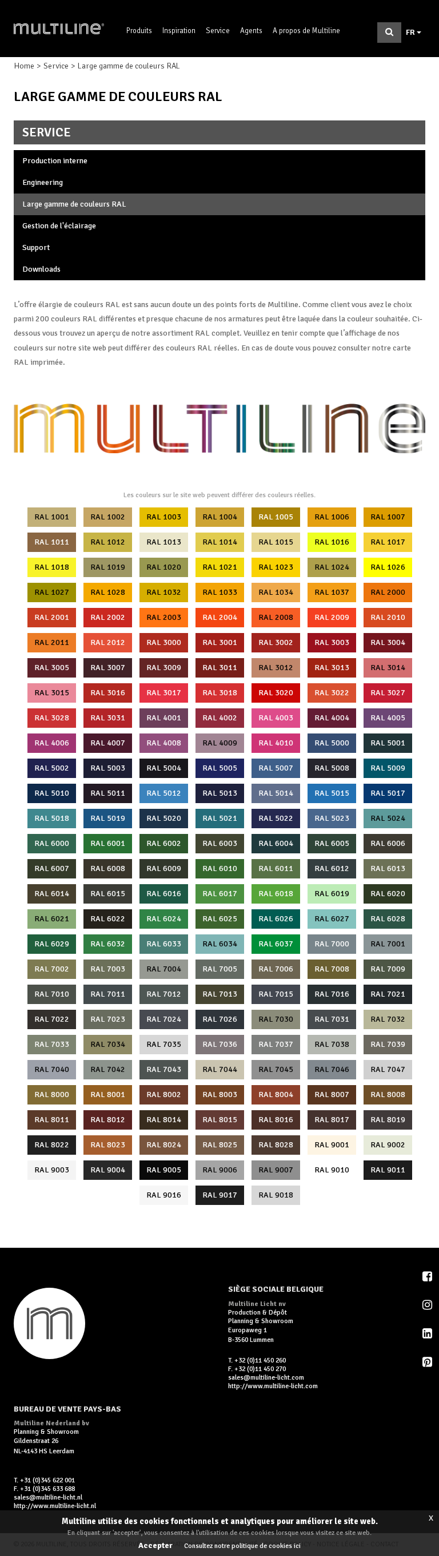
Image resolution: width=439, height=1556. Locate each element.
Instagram (428, 1305)
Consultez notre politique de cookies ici (242, 1546)
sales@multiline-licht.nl (48, 1497)
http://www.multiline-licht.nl (55, 1506)
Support (36, 247)
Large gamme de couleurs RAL (74, 204)
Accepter (155, 1545)
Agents (251, 30)
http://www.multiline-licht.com (273, 1386)
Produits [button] (139, 30)
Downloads (41, 269)
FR (411, 32)
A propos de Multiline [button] (306, 30)
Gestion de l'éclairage (59, 226)
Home (24, 66)
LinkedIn (428, 1333)
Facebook (428, 1276)
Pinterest (428, 1362)
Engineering (42, 182)
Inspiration (178, 30)
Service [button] (218, 30)
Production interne (54, 161)
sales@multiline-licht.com (266, 1377)
